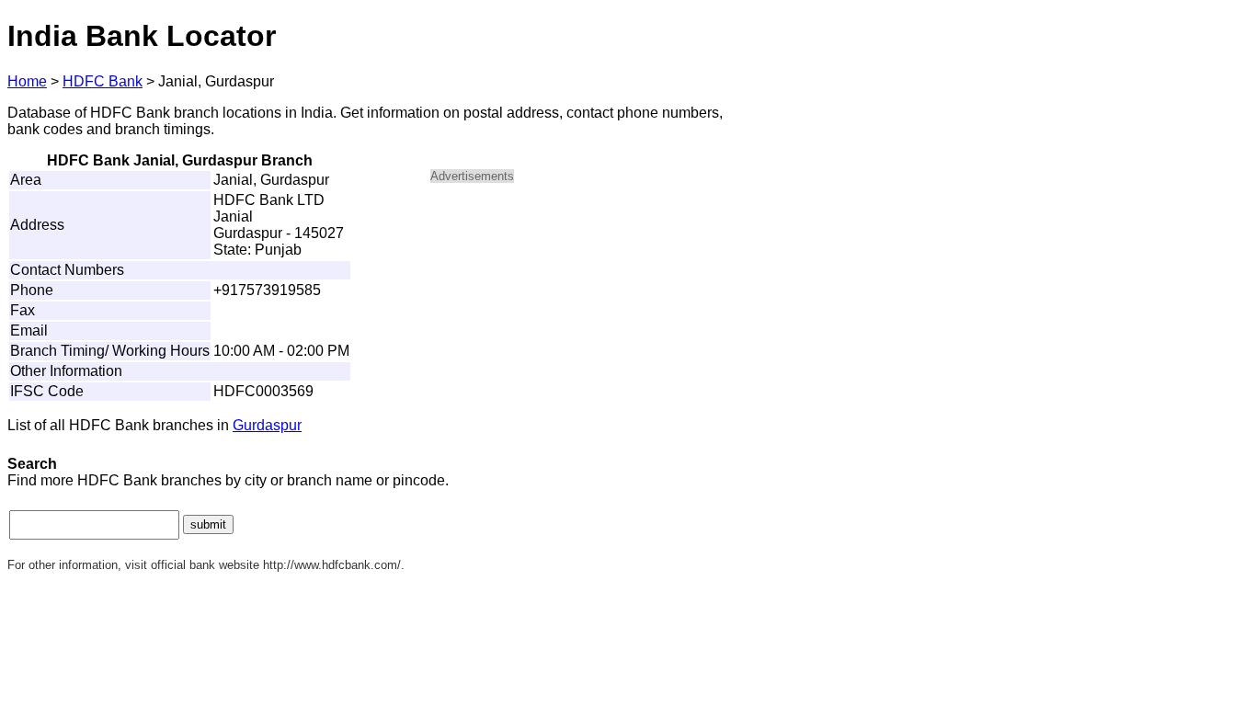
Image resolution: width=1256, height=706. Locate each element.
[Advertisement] (586, 327)
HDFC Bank (103, 81)
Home (27, 81)
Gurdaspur (267, 425)
